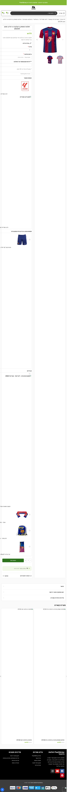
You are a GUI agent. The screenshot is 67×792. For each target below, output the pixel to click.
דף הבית (62, 19)
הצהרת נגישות (15, 763)
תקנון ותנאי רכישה (14, 756)
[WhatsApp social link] (3, 576)
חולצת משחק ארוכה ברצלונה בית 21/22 (52, 740)
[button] (63, 39)
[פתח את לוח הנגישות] (2, 789)
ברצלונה (36, 19)
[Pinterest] (62, 775)
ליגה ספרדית (43, 19)
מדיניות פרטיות (15, 760)
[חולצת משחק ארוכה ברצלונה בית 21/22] (50, 673)
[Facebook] (62, 771)
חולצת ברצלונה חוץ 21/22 (24, 740)
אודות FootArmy (36, 756)
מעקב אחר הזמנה (36, 763)
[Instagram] (52, 771)
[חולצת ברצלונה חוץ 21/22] (17, 673)
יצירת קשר (38, 758)
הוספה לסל (13, 560)
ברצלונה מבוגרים (27, 19)
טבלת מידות (38, 765)
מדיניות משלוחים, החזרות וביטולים (11, 758)
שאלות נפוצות (37, 760)
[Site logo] (33, 7)
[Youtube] (57, 771)
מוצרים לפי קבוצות (53, 19)
